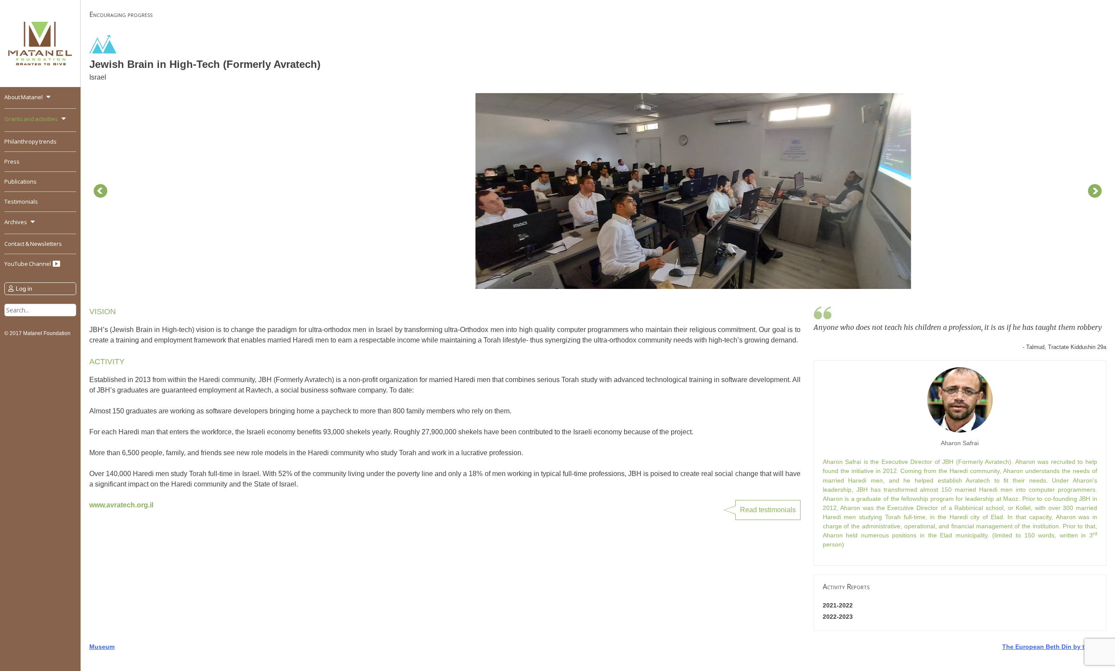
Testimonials (21, 201)
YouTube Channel (28, 264)
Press (12, 161)
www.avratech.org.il (121, 505)
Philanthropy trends (30, 141)
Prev (101, 191)
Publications (20, 181)
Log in (24, 288)
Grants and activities (31, 119)
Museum (102, 646)
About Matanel (23, 97)
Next (1095, 191)
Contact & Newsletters (33, 244)
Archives (15, 222)
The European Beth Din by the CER (1054, 646)
